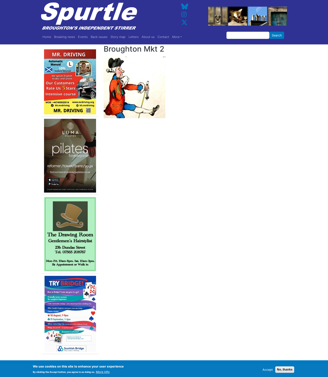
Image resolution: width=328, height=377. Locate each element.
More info (103, 372)
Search (277, 35)
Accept (268, 369)
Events (83, 37)
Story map (117, 37)
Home (47, 37)
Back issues (99, 37)
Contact (163, 37)
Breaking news (64, 37)
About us (148, 37)
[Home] (100, 16)
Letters (134, 37)
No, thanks (285, 369)
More (176, 37)
